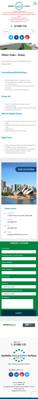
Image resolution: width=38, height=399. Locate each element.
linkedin (21, 37)
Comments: (5, 297)
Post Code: (5, 276)
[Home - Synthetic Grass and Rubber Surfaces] (19, 7)
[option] (15, 326)
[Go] (33, 30)
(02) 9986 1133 (12, 222)
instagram (27, 37)
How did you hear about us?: (11, 290)
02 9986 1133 (20, 26)
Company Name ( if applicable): (12, 255)
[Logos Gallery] (15, 325)
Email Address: (6, 269)
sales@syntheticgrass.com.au (17, 234)
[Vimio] (10, 37)
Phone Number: (6, 262)
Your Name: (5, 248)
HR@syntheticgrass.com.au (19, 21)
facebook (16, 37)
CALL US (17, 342)
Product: (4, 283)
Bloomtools (22, 391)
